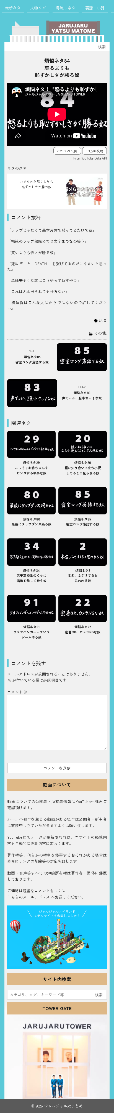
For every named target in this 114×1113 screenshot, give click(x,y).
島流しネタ (65, 7)
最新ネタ (12, 7)
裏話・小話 (95, 7)
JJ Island (57, 942)
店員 (103, 320)
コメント (17, 692)
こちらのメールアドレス (28, 897)
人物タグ (38, 7)
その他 (100, 333)
